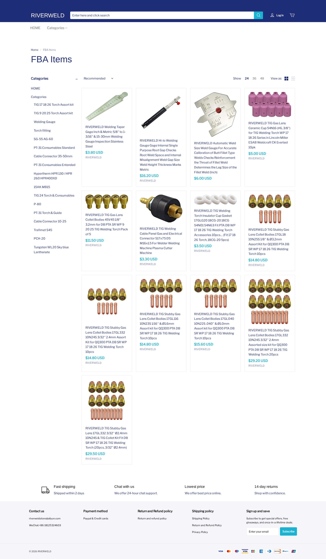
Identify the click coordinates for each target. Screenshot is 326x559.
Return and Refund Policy (207, 525)
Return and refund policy (152, 518)
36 (254, 78)
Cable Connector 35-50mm (53, 156)
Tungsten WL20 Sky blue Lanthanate (51, 250)
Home (34, 49)
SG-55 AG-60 (43, 139)
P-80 (37, 204)
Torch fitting (42, 130)
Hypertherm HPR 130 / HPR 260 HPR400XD (53, 176)
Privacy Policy (200, 532)
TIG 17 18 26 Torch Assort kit (54, 104)
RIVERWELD (48, 15)
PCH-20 (39, 239)
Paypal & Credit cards (95, 518)
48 (262, 78)
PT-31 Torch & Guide (48, 213)
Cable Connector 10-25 (50, 221)
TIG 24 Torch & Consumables (54, 195)
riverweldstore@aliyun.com (45, 518)
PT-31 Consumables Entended (54, 165)
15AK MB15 (42, 187)
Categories (55, 28)
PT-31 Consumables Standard (54, 148)
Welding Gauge (44, 122)
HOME (35, 28)
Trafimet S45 (43, 230)
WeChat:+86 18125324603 (45, 525)
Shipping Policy (201, 518)
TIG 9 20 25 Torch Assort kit (53, 113)
